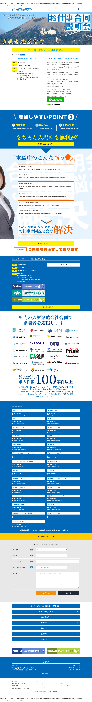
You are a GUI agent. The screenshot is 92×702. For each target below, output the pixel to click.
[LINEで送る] (50, 104)
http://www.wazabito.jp (19, 457)
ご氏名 (22, 555)
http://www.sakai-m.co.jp (19, 432)
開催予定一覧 (40, 683)
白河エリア (45, 639)
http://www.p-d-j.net (18, 466)
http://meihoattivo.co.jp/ (19, 509)
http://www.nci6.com (53, 423)
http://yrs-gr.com (17, 492)
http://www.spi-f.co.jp (18, 423)
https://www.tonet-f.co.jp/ (54, 449)
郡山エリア (45, 623)
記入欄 (15, 573)
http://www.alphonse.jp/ (19, 415)
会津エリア (45, 634)
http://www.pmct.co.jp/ (53, 466)
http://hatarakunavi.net (54, 440)
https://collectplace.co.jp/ (19, 526)
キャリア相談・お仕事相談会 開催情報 (45, 606)
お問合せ (62, 683)
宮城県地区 (45, 617)
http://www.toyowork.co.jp (19, 449)
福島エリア (22, 54)
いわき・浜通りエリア (45, 612)
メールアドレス (22, 561)
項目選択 (22, 550)
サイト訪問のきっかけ (22, 567)
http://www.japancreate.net (55, 492)
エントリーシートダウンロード (46, 307)
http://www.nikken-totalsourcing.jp (56, 457)
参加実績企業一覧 (41, 687)
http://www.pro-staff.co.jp (19, 483)
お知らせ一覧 (40, 685)
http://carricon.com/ (18, 440)
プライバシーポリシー (65, 685)
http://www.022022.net (19, 500)
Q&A (61, 681)
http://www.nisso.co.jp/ (54, 509)
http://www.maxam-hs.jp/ (54, 483)
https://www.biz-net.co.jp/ (19, 475)
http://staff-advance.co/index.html (56, 432)
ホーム (38, 681)
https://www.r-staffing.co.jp (55, 500)
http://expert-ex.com (53, 415)
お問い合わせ (45, 673)
